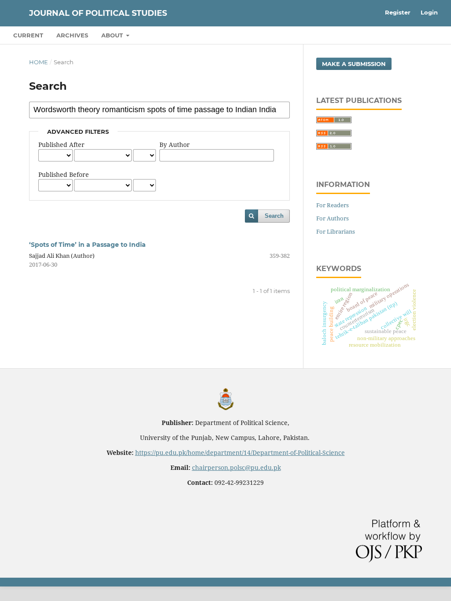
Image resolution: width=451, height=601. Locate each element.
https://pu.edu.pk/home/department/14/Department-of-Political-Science (240, 452)
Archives (72, 35)
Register (397, 12)
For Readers (332, 205)
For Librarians (335, 231)
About (113, 35)
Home (38, 62)
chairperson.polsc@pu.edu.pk (236, 467)
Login (429, 12)
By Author (174, 144)
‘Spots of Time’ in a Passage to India (87, 245)
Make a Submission (354, 63)
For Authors (332, 218)
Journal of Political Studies (98, 13)
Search (274, 216)
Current (28, 35)
